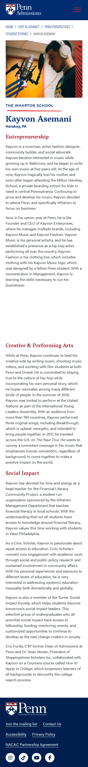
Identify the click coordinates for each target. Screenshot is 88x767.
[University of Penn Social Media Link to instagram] (10, 757)
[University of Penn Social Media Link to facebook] (49, 757)
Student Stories (17, 33)
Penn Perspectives (57, 26)
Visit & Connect (28, 26)
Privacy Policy (43, 734)
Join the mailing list (21, 723)
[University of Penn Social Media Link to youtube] (36, 757)
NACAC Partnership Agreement (32, 744)
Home (9, 26)
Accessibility (16, 734)
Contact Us (52, 723)
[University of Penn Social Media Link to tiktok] (23, 757)
